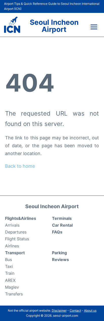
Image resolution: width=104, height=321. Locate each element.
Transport (15, 252)
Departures (16, 231)
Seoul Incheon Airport (54, 26)
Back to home (20, 166)
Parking (59, 252)
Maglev (12, 287)
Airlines (12, 245)
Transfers (14, 293)
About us (90, 310)
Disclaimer (59, 310)
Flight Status (17, 238)
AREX (10, 280)
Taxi (9, 266)
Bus (8, 259)
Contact (75, 310)
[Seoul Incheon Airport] (12, 25)
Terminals (62, 218)
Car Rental (62, 225)
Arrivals (12, 225)
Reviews (60, 259)
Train (9, 273)
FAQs (57, 231)
